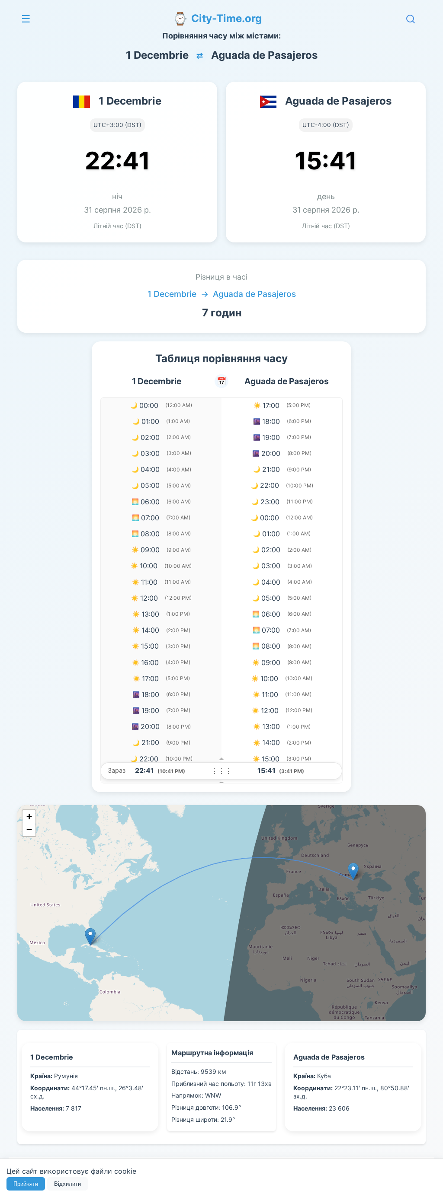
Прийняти (25, 1184)
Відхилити (67, 1184)
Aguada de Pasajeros (254, 294)
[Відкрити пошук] (410, 19)
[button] (353, 871)
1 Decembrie (172, 294)
